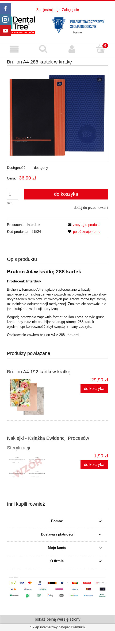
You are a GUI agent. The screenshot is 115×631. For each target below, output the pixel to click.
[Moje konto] (71, 49)
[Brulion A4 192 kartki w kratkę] (32, 397)
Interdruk (33, 225)
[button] (14, 49)
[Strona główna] (57, 25)
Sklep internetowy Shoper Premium (57, 627)
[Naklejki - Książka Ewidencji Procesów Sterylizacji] (32, 467)
